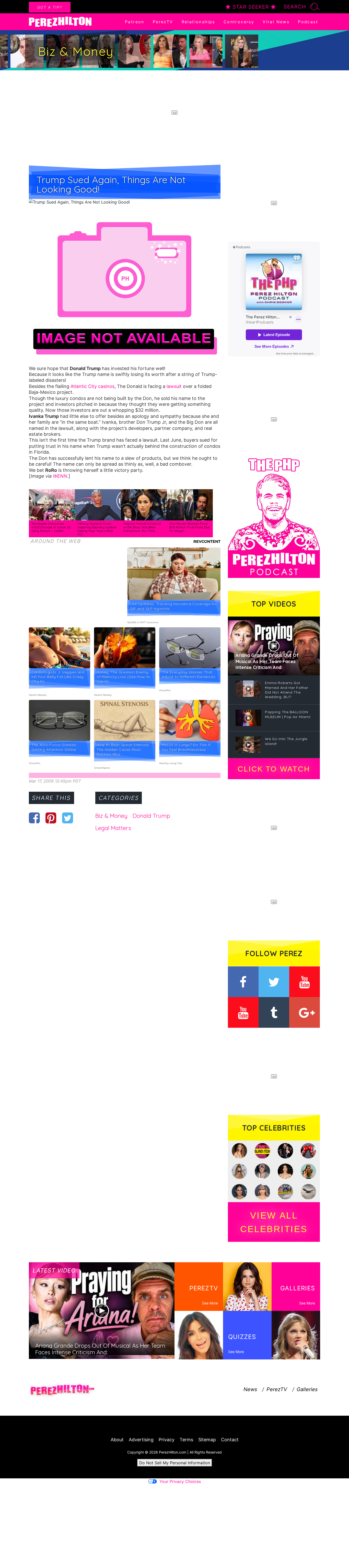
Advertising (141, 1439)
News (250, 1389)
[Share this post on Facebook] (34, 817)
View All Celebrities (274, 1222)
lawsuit (174, 386)
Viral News (276, 21)
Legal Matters (113, 828)
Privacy (167, 1439)
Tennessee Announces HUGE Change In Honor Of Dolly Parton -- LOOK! (51, 527)
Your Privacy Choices (180, 1481)
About (117, 1439)
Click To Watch (274, 769)
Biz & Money (111, 815)
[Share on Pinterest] (50, 817)
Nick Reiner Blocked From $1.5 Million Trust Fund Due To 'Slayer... (189, 527)
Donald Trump (151, 815)
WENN (60, 476)
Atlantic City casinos (92, 386)
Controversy (239, 21)
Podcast (308, 21)
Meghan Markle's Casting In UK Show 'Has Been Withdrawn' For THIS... (142, 527)
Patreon (134, 21)
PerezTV (163, 21)
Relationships (198, 21)
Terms (186, 1439)
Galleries (307, 1389)
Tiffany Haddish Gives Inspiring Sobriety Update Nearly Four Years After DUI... (97, 529)
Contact (230, 1439)
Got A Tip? (49, 7)
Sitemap (207, 1439)
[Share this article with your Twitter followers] (67, 817)
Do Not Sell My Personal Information (174, 1462)
